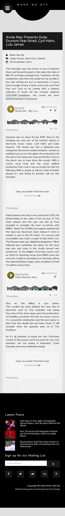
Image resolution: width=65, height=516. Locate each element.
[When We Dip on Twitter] (20, 474)
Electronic (30, 58)
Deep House (17, 58)
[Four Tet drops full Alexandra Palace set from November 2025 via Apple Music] (10, 435)
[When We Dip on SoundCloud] (32, 474)
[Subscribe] (53, 464)
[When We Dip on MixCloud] (44, 474)
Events (41, 58)
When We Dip (16, 55)
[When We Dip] (32, 11)
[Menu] (7, 8)
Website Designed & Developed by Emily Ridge (37, 489)
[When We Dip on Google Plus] (56, 474)
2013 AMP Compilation (18, 95)
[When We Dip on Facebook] (8, 474)
